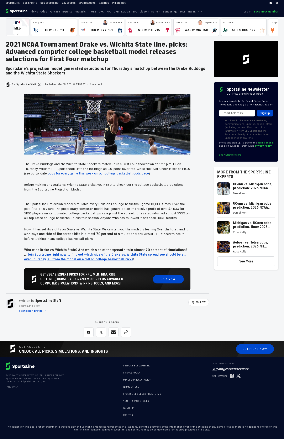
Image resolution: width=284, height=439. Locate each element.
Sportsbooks (87, 3)
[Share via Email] (114, 332)
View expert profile (30, 311)
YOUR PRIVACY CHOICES (136, 401)
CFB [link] (116, 11)
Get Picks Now (255, 349)
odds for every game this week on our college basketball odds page (98, 173)
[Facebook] (270, 3)
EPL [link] (134, 11)
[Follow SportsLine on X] (238, 376)
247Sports (68, 3)
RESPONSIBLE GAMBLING (137, 365)
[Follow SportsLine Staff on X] (39, 84)
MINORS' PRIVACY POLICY (137, 379)
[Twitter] (276, 3)
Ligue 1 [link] (144, 11)
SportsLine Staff (48, 301)
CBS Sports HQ (49, 3)
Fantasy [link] (54, 11)
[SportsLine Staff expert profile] (11, 304)
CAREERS (128, 415)
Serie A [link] (155, 11)
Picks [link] (34, 11)
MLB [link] (93, 11)
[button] (18, 27)
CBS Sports (30, 3)
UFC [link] (101, 11)
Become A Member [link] (266, 11)
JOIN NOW (168, 279)
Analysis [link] (80, 11)
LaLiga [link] (125, 11)
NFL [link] (108, 11)
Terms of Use (265, 142)
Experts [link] (67, 11)
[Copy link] (126, 332)
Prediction (119, 3)
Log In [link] (247, 11)
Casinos (104, 3)
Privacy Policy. (263, 145)
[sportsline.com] (17, 11)
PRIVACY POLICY (132, 372)
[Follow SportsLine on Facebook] (231, 376)
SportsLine (13, 3)
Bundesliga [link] (170, 11)
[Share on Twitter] (101, 332)
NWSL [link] (192, 11)
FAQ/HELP (128, 408)
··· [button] (200, 11)
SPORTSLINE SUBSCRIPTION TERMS (142, 394)
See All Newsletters (230, 154)
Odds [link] (43, 11)
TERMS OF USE (131, 386)
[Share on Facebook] (89, 332)
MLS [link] (182, 11)
